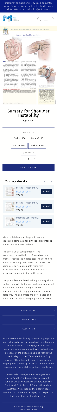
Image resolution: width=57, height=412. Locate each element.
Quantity (28, 153)
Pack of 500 (19, 145)
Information (28, 320)
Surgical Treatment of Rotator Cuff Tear (27, 188)
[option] (28, 6)
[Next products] (51, 181)
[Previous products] (45, 181)
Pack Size (28, 132)
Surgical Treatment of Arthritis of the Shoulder (27, 203)
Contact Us (28, 311)
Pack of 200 (37, 138)
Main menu (28, 329)
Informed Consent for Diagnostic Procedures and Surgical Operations (27, 218)
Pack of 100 (20, 138)
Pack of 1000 (37, 145)
